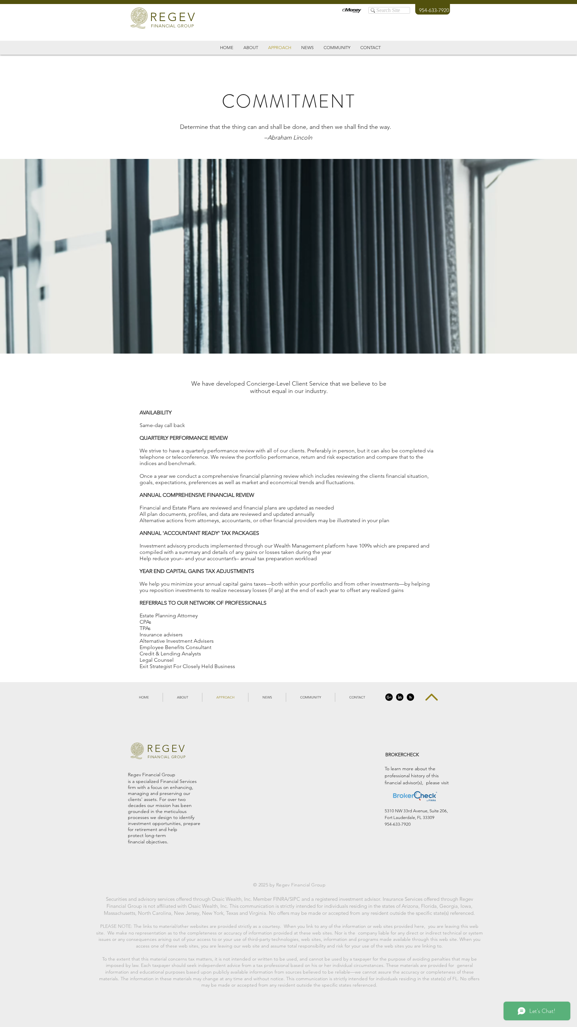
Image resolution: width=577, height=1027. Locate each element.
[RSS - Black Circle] (410, 697)
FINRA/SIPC (286, 899)
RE (159, 17)
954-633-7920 (434, 10)
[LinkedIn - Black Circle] (399, 697)
